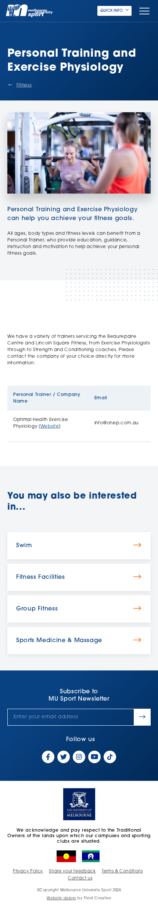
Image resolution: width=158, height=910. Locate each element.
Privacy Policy (28, 872)
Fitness (24, 85)
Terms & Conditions (122, 872)
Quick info (111, 11)
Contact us (80, 879)
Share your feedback (72, 872)
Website (49, 426)
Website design (61, 898)
